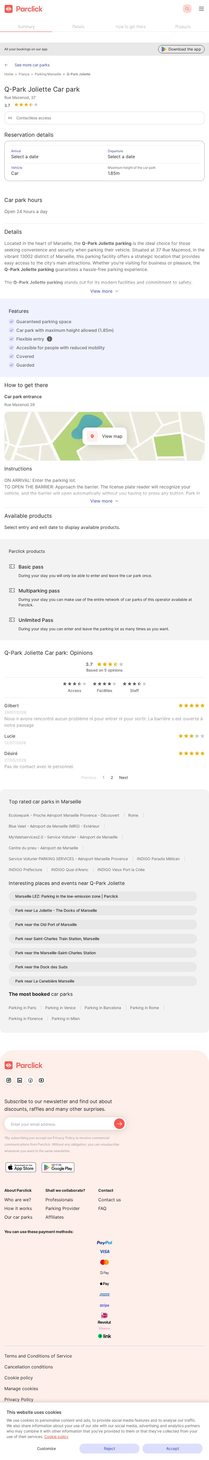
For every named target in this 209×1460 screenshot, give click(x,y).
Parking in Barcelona (103, 1007)
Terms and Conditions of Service (38, 1356)
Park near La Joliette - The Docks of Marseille (56, 910)
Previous (88, 777)
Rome (133, 815)
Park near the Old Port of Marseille (46, 924)
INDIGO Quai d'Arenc (70, 869)
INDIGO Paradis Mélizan (159, 858)
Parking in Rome (145, 1007)
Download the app (184, 49)
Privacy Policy (18, 1399)
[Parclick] (23, 9)
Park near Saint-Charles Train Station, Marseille (57, 938)
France (24, 74)
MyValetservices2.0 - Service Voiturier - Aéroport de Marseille (64, 837)
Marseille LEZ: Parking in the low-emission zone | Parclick (66, 896)
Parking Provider (62, 1208)
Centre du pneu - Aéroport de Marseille (44, 848)
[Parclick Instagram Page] (8, 1080)
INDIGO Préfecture (26, 869)
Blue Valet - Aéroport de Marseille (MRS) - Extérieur (54, 826)
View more (101, 291)
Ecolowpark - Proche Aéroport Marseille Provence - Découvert (64, 815)
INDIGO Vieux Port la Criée (121, 869)
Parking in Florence (26, 1018)
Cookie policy (18, 1377)
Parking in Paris (23, 1007)
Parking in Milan (66, 1018)
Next (123, 777)
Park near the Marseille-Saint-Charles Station (55, 952)
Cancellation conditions (28, 1366)
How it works (18, 1208)
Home (8, 74)
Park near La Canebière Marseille (44, 981)
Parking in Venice (61, 1007)
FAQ (102, 1208)
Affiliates (54, 1217)
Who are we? (17, 1199)
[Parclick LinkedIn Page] (19, 1080)
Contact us (109, 1199)
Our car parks (18, 1217)
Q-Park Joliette (78, 74)
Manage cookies (21, 1388)
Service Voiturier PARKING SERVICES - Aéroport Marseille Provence (69, 858)
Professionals (59, 1199)
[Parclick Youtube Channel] (41, 1080)
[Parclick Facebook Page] (30, 1080)
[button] (49, 339)
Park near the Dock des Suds (41, 967)
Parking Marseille (48, 74)
